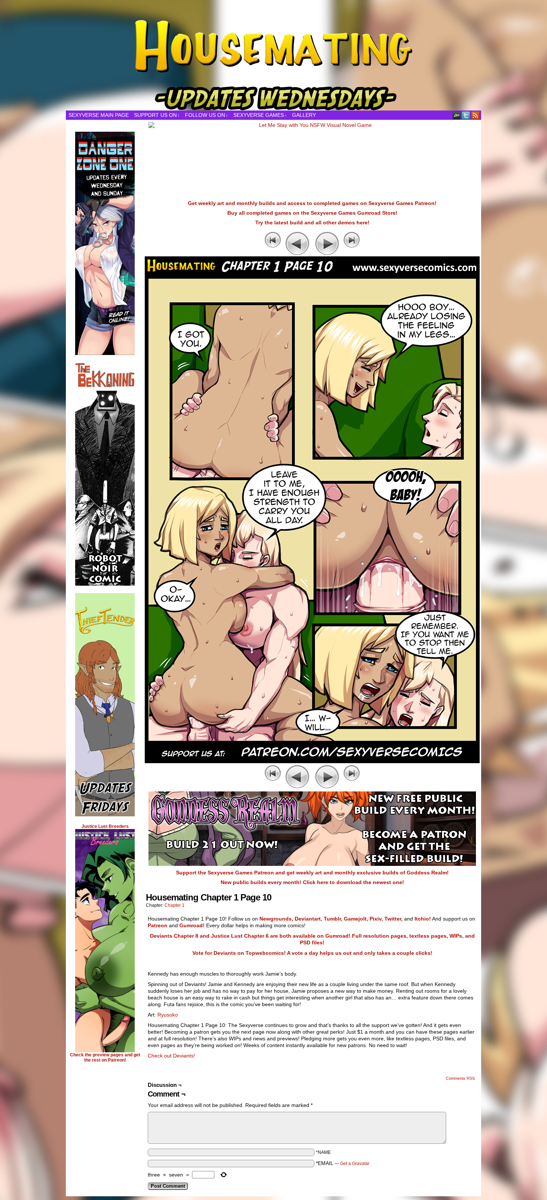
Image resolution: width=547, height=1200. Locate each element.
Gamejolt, (356, 919)
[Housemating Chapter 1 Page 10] (312, 761)
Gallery (304, 115)
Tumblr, (333, 919)
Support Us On (157, 115)
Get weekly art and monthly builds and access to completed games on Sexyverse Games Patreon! (312, 203)
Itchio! (423, 919)
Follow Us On (206, 115)
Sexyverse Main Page (98, 115)
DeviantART (456, 115)
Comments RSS (460, 1078)
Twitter (466, 115)
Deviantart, (308, 919)
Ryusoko (167, 1015)
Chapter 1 (174, 905)
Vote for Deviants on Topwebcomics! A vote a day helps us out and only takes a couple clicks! (312, 953)
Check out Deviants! (171, 1056)
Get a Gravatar (355, 1163)
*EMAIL (343, 1163)
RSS (475, 115)
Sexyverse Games (260, 115)
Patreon (157, 925)
